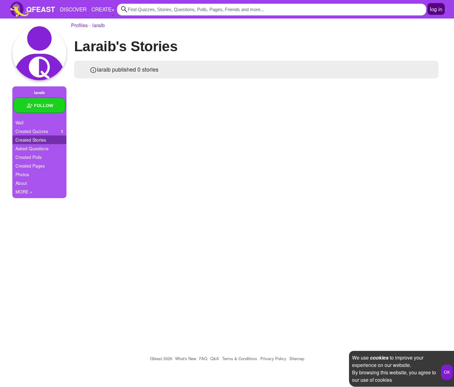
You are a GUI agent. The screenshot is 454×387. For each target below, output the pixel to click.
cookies (379, 357)
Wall (19, 122)
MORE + (23, 192)
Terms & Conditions (239, 358)
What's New (185, 358)
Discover (73, 9)
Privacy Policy (273, 358)
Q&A (214, 358)
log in (436, 9)
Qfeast (161, 358)
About (21, 183)
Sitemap (296, 358)
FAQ (203, 358)
